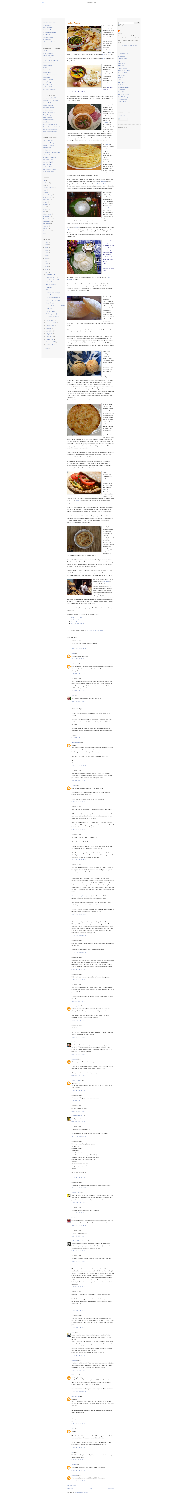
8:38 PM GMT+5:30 (78, 1001)
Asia (44, 185)
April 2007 (49, 336)
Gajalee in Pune (47, 150)
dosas (103, 58)
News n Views (46, 221)
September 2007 (51, 323)
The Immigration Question (53, 314)
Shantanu (74, 1059)
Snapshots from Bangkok (50, 75)
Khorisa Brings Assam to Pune (51, 152)
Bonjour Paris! (47, 58)
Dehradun (107, 144)
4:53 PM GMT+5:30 (78, 969)
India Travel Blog (123, 85)
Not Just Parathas (47, 30)
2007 (46, 272)
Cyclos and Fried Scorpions (50, 60)
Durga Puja (49, 308)
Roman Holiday (47, 72)
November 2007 (51, 277)
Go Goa (45, 209)
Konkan (70, 230)
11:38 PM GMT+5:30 (79, 952)
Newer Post (70, 1489)
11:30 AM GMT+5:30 (79, 1370)
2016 (46, 247)
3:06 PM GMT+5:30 (78, 1447)
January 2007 (50, 345)
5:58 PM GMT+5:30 (78, 1287)
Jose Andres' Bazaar (48, 107)
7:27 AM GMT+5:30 (79, 1101)
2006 (46, 348)
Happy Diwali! (50, 303)
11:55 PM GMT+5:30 (79, 1391)
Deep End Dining (123, 73)
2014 (46, 253)
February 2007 (50, 342)
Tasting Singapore (48, 82)
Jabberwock (121, 89)
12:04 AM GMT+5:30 (79, 1020)
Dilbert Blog (122, 75)
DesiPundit (46, 199)
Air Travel (45, 183)
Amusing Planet (122, 58)
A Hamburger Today (124, 54)
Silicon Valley (47, 231)
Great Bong (121, 82)
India (44, 211)
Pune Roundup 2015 (48, 164)
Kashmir (110, 208)
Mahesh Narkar (76, 742)
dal (110, 52)
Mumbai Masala (47, 219)
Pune (76, 227)
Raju (73, 1428)
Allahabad (105, 122)
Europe (45, 202)
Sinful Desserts (47, 39)
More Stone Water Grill (49, 157)
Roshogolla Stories (48, 37)
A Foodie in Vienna (48, 51)
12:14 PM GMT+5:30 (79, 1188)
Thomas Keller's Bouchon (50, 131)
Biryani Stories (47, 25)
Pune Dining (46, 223)
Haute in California (48, 105)
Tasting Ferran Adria (48, 119)
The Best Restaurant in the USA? (52, 127)
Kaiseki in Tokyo (47, 70)
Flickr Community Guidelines (80, 896)
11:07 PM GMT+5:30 (79, 935)
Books (44, 190)
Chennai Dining (47, 195)
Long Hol (121, 92)
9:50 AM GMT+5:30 (79, 738)
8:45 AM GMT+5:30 (79, 701)
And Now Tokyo (50, 311)
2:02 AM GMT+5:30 (79, 1111)
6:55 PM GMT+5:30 (78, 1470)
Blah (73, 1332)
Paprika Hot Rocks (48, 159)
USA (44, 233)
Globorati (121, 80)
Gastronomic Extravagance (50, 100)
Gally (73, 1218)
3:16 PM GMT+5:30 (78, 1177)
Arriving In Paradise (48, 55)
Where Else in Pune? (48, 171)
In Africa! (45, 67)
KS (72, 1452)
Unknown (74, 664)
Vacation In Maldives (49, 87)
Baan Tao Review (48, 140)
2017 (46, 245)
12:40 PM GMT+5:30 (79, 766)
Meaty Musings (47, 115)
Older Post (111, 1489)
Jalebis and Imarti (48, 27)
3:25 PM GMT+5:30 (78, 1424)
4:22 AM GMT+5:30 (79, 674)
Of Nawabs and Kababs (49, 32)
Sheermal (106, 581)
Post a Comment (71, 1485)
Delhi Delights (47, 197)
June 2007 (49, 331)
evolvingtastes (76, 1006)
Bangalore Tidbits (48, 188)
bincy (73, 653)
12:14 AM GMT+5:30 (79, 659)
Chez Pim (121, 66)
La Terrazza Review (48, 155)
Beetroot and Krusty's (49, 143)
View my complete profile (127, 45)
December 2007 (51, 274)
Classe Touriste (122, 68)
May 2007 (49, 334)
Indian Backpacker (123, 87)
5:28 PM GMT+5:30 (78, 980)
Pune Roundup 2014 (48, 162)
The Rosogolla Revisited (78, 624)
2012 (46, 258)
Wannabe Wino (122, 99)
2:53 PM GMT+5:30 (78, 1090)
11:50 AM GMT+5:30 (79, 1310)
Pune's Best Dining (48, 167)
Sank (73, 695)
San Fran (45, 228)
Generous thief (76, 1396)
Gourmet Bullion (47, 103)
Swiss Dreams (46, 77)
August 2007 (50, 325)
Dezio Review (47, 147)
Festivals (45, 204)
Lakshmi (74, 1042)
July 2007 (49, 328)
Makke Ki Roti (101, 184)
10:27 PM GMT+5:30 (79, 1136)
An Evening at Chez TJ (49, 98)
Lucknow (103, 181)
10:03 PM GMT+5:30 (79, 860)
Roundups (45, 226)
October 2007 (50, 320)
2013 (46, 256)
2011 (46, 261)
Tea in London (47, 122)
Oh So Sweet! (46, 35)
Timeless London (47, 84)
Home (90, 1489)
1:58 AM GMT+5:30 (79, 1037)
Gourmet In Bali (47, 65)
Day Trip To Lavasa (48, 145)
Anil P (73, 785)
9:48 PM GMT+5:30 (78, 1121)
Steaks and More (47, 117)
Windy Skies (122, 101)
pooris (104, 54)
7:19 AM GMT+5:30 (79, 691)
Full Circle (49, 290)
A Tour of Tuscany (48, 53)
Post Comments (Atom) (81, 1493)
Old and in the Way (123, 94)
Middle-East (46, 216)
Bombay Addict (76, 1192)
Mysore (109, 28)
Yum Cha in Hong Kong (49, 89)
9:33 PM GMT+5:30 (78, 830)
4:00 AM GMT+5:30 (79, 1261)
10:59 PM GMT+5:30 (79, 648)
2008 (46, 269)
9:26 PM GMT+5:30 (78, 1251)
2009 (46, 267)
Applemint (121, 61)
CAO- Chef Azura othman (79, 1241)
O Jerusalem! (49, 287)
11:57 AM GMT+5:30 (79, 1327)
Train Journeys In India (49, 42)
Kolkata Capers (47, 214)
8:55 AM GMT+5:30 (79, 1054)
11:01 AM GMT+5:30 (79, 1202)
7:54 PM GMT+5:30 (78, 1460)
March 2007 (50, 339)
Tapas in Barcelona (48, 79)
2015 (46, 250)
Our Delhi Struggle (123, 97)
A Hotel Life (121, 56)
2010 (46, 264)
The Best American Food (50, 124)
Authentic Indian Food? (49, 23)
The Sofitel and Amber (52, 317)
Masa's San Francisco (49, 112)
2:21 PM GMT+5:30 (78, 780)
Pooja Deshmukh (76, 1080)
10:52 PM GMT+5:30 (79, 914)
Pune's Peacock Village (49, 169)
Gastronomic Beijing (48, 63)
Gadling (120, 78)
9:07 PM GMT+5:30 (78, 802)
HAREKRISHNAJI (77, 1116)
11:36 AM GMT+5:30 (79, 1213)
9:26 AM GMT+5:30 (79, 1236)
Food (44, 207)
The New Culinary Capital (50, 129)
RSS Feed (122, 115)
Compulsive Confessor (124, 70)
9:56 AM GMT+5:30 (79, 1075)
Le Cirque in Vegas (48, 110)
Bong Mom (121, 63)
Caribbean (45, 192)
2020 (46, 242)
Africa (44, 180)
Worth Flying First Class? (53, 300)
